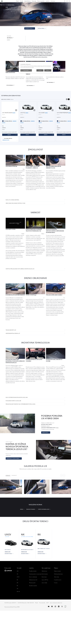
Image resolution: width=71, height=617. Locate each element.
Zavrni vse (40, 70)
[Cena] (13, 37)
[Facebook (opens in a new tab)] (52, 606)
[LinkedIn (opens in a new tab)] (59, 606)
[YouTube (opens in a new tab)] (48, 606)
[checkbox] (3, 121)
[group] (37, 487)
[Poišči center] (64, 1)
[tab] (8, 475)
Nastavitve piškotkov (26, 70)
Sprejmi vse (47, 70)
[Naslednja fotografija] (64, 475)
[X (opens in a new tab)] (62, 606)
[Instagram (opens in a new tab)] (55, 606)
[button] (4, 1)
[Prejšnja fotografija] (61, 475)
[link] (42, 28)
